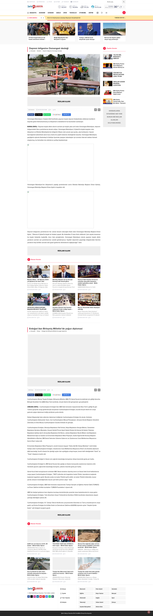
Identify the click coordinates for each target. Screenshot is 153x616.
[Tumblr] (52, 596)
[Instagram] (34, 596)
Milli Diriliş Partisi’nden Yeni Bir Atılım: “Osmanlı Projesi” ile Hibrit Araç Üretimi (119, 103)
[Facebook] (28, 596)
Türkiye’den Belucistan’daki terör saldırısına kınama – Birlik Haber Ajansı (63, 573)
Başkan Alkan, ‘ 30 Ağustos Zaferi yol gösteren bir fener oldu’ (38, 280)
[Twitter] (31, 596)
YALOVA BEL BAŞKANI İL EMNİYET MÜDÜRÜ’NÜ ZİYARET (117, 58)
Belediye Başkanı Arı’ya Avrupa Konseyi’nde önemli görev (63, 280)
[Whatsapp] (49, 596)
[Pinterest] (43, 596)
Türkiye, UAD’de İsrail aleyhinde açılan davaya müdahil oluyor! (86, 39)
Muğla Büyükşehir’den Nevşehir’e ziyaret (61, 38)
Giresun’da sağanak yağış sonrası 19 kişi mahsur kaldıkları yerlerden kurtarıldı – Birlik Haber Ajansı (88, 545)
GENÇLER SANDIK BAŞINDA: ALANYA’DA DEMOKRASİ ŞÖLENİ (119, 85)
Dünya (38, 331)
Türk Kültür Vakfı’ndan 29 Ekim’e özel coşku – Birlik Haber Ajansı (63, 544)
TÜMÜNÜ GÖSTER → (120, 18)
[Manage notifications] (148, 612)
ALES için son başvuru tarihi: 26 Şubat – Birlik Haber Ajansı (37, 544)
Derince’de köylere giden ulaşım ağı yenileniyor (112, 38)
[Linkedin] (37, 596)
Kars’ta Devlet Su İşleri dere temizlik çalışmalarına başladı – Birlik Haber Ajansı (37, 573)
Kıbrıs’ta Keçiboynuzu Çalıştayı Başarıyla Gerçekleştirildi (63, 18)
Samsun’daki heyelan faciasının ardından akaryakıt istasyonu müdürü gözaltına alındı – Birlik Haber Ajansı (88, 282)
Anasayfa (33, 51)
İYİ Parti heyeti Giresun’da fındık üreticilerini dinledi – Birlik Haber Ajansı (37, 39)
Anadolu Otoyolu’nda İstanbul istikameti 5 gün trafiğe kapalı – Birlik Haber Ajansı (63, 309)
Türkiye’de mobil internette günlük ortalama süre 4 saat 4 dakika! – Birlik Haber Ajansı (88, 573)
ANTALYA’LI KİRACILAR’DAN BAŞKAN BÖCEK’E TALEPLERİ (36, 308)
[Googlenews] (46, 596)
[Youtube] (40, 596)
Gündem (39, 51)
